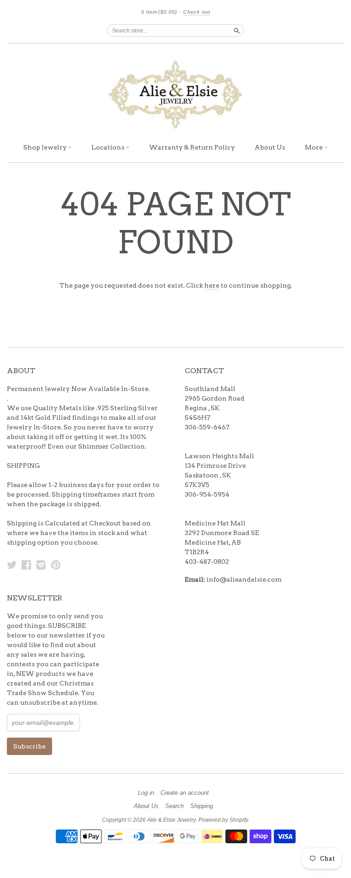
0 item (159, 12)
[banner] (175, 91)
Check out (196, 12)
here (211, 285)
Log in (146, 793)
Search (174, 806)
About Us (270, 147)
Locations (108, 147)
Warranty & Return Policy (192, 147)
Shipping (201, 806)
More (314, 147)
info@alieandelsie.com (244, 579)
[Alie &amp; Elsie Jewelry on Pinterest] (56, 564)
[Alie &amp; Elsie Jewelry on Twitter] (12, 564)
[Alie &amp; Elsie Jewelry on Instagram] (41, 564)
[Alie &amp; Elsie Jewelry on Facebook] (26, 564)
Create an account (184, 793)
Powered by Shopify (223, 820)
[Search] (236, 30)
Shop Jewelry (45, 147)
